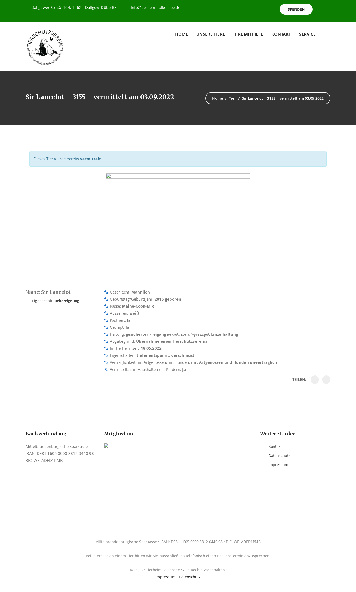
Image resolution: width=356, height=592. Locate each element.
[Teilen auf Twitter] (326, 379)
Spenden (296, 9)
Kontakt (281, 34)
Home (181, 34)
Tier (232, 98)
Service (307, 34)
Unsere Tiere (210, 34)
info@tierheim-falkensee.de (155, 7)
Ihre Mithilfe (248, 34)
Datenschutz (279, 455)
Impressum (278, 464)
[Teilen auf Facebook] (315, 379)
